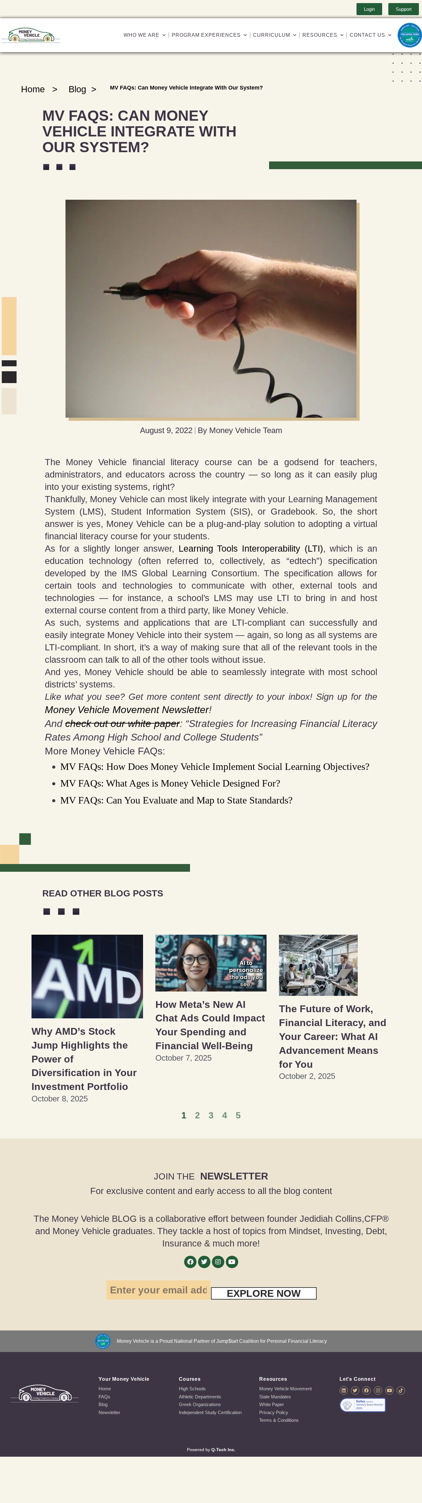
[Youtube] (232, 1262)
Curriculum (271, 35)
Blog (77, 89)
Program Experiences (206, 35)
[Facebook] (190, 1262)
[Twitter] (204, 1262)
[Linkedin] (344, 1390)
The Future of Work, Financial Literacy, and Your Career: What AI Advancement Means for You (332, 1036)
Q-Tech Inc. (223, 1449)
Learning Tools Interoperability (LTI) (251, 548)
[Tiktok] (401, 1390)
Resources (319, 35)
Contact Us (367, 35)
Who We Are (141, 35)
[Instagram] (218, 1262)
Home (33, 89)
